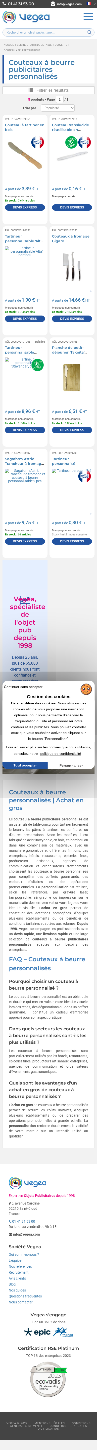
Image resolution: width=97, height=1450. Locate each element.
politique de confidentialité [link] (60, 754)
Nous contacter (21, 1302)
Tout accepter (25, 765)
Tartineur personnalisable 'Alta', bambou (24, 241)
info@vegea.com (69, 4)
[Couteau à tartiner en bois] (25, 155)
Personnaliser (71, 765)
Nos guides (17, 1290)
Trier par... (30, 108)
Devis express (25, 207)
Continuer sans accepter (23, 687)
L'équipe (15, 1260)
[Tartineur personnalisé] (72, 489)
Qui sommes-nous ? (24, 1254)
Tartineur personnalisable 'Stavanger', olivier (21, 352)
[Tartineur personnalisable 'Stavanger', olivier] (25, 378)
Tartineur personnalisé (63, 461)
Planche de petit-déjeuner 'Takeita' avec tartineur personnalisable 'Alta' (71, 354)
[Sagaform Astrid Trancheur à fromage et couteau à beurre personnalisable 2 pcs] (25, 489)
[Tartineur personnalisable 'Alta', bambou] (25, 266)
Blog (12, 1284)
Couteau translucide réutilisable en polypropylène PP (70, 130)
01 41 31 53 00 (23, 1221)
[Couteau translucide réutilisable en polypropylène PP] (72, 155)
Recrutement (19, 1272)
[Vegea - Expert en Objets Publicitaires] (26, 23)
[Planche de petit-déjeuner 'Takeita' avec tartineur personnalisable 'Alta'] (72, 378)
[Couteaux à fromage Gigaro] (72, 266)
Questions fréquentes (25, 1296)
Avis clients (17, 1278)
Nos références (20, 1266)
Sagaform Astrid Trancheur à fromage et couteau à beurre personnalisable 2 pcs (24, 466)
